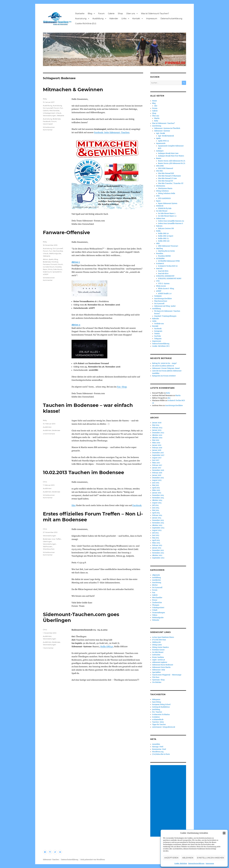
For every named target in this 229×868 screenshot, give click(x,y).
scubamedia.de (157, 720)
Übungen (155, 605)
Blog (90, 13)
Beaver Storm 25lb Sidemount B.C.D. (171, 161)
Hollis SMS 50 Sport (165, 236)
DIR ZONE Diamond (165, 168)
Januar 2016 (156, 475)
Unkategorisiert (49, 113)
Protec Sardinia (158, 657)
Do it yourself (48, 108)
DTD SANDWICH (164, 198)
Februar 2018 (157, 448)
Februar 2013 (157, 545)
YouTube (157, 336)
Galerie (111, 13)
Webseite (60, 115)
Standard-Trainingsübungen (165, 316)
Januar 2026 (156, 423)
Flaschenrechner (160, 301)
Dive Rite (159, 171)
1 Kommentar (48, 648)
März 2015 (156, 490)
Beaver (158, 158)
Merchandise (54, 110)
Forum (101, 13)
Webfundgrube (55, 253)
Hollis (158, 231)
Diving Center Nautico (160, 647)
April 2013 (156, 540)
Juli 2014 (155, 505)
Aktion (45, 259)
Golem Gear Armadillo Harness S (170, 223)
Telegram (157, 339)
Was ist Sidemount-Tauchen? (155, 13)
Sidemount (47, 272)
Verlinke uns (159, 324)
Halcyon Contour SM (166, 228)
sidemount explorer (159, 662)
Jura (53, 539)
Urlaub (58, 113)
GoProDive (156, 655)
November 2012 (158, 553)
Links (123, 18)
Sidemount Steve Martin (161, 667)
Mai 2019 (155, 440)
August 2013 (156, 530)
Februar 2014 (157, 515)
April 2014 (156, 513)
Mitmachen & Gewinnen (73, 89)
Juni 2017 (155, 460)
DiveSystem (160, 186)
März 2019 (156, 443)
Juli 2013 (155, 533)
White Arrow (161, 286)
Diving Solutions (162, 191)
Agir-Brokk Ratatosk (166, 136)
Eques (158, 201)
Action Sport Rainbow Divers (163, 637)
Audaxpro (160, 151)
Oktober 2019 (157, 438)
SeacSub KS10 (163, 274)
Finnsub (53, 264)
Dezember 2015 (158, 478)
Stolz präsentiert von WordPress (92, 860)
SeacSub (159, 269)
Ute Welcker (156, 682)
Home (154, 101)
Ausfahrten (47, 427)
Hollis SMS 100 (163, 241)
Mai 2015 (155, 485)
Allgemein (156, 575)
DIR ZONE (160, 166)
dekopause (156, 699)
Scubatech (160, 264)
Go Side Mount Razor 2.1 (167, 216)
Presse (154, 600)
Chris (45, 482)
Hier (74, 505)
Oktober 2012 (157, 555)
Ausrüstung (80, 18)
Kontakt (136, 18)
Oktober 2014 (157, 500)
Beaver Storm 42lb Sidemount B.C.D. (171, 163)
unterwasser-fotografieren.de (163, 727)
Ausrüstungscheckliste (163, 299)
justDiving (156, 709)
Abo (155, 106)
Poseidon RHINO (164, 256)
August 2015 (156, 480)
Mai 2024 (155, 425)
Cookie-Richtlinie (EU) (85, 23)
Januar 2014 (156, 518)
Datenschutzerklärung (196, 863)
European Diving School (161, 704)
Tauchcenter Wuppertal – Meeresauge (166, 675)
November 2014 (158, 498)
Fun (61, 108)
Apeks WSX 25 (163, 141)
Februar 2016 (157, 473)
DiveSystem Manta (165, 188)
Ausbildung (98, 18)
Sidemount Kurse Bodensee (162, 665)
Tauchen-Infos (158, 722)
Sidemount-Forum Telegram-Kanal (166, 368)
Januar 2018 (156, 450)
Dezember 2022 (158, 433)
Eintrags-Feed (157, 747)
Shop (120, 13)
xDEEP (45, 274)
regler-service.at (158, 660)
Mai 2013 (155, 538)
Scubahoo (156, 717)
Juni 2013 (155, 535)
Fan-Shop (122, 387)
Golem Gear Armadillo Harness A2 (171, 221)
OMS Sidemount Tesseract (168, 246)
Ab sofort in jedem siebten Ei (163, 366)
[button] (224, 833)
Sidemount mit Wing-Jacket (165, 306)
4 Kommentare (49, 434)
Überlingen (47, 541)
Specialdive (156, 672)
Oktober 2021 (157, 435)
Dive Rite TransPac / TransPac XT (170, 183)
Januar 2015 (156, 493)
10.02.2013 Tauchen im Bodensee (83, 472)
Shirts (50, 269)
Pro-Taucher (157, 712)
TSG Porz (155, 677)
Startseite (79, 13)
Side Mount (57, 269)
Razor (45, 269)
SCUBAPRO (160, 259)
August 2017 (156, 458)
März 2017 (156, 463)
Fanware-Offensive (66, 232)
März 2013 (156, 543)
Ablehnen (187, 858)
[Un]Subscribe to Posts (161, 754)
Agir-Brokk (160, 133)
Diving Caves (157, 645)
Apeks (51, 259)
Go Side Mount (48, 267)
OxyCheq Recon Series (166, 251)
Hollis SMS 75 (163, 238)
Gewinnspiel (48, 124)
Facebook (47, 121)
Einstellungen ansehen (210, 858)
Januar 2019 (156, 445)
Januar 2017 (156, 468)
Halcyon (159, 226)
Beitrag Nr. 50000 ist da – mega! (164, 363)
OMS (158, 243)
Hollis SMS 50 (163, 233)
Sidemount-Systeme (162, 131)
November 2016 (158, 470)
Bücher (155, 585)
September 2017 (158, 455)
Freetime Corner (158, 650)
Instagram (158, 331)
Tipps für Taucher (159, 725)
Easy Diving (156, 702)
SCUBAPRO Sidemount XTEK (169, 261)
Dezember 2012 (158, 550)
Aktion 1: (76, 262)
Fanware (46, 264)
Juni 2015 (155, 483)
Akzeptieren (171, 858)
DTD (158, 196)
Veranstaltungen (49, 115)
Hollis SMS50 (106, 646)
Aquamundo (160, 143)
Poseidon (159, 253)
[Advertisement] (168, 801)
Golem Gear (160, 218)
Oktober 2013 (157, 525)
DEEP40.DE (156, 642)
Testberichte (157, 603)
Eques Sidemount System (167, 203)
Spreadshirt (57, 272)
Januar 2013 (156, 548)
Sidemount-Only (158, 670)
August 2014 (156, 503)
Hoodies (58, 267)
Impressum (210, 863)
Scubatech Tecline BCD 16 (168, 266)
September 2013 (158, 528)
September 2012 (158, 558)
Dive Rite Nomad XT (165, 181)
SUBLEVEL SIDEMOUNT (165, 276)
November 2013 (158, 523)
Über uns (130, 13)
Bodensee (57, 119)
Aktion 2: (76, 325)
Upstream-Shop (158, 680)
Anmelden (156, 744)
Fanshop (55, 262)
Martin (156, 118)
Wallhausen (47, 546)
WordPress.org (158, 752)
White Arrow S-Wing (166, 289)
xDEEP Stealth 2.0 (164, 294)
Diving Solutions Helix (166, 193)
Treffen (58, 539)
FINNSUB (159, 206)
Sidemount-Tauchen (51, 860)
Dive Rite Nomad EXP (166, 173)
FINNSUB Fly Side (164, 208)
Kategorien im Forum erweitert (164, 376)
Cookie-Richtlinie (180, 863)
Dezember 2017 (158, 453)
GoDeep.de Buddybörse (161, 707)
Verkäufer (158, 296)
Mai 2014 (155, 510)
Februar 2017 (157, 465)
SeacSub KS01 (163, 271)
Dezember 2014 (158, 495)
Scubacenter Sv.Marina (161, 714)
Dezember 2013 (158, 520)
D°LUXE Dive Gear (159, 640)
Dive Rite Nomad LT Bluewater (169, 176)
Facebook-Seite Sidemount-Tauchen (111, 132)
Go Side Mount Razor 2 (166, 213)
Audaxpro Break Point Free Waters (171, 156)
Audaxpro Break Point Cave (168, 153)
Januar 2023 (156, 430)
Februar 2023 (157, 428)
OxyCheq (159, 248)
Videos (154, 615)
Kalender (113, 18)
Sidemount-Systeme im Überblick (167, 128)
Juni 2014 (155, 508)
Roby (45, 99)
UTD (158, 281)
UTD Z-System (163, 284)
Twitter (157, 334)
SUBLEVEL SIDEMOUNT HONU (169, 279)
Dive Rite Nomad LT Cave (167, 178)
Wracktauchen (49, 549)
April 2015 (156, 488)
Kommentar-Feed (159, 749)
